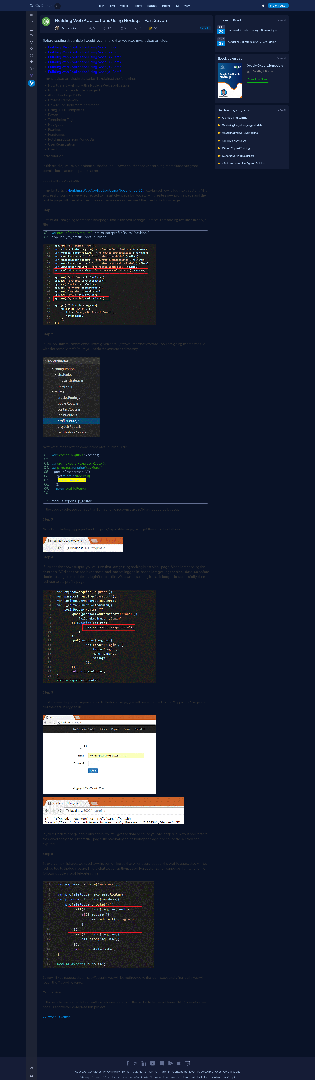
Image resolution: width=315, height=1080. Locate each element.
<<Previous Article (57, 1017)
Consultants (179, 1071)
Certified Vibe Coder (234, 140)
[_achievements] (32, 49)
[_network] (32, 55)
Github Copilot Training (236, 148)
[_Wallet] (32, 35)
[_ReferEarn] (32, 62)
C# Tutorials (163, 1071)
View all (281, 20)
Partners (149, 1071)
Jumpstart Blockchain (196, 1077)
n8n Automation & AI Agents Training (243, 163)
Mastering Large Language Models (242, 125)
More (187, 5)
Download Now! (257, 79)
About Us (80, 1071)
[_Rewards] (32, 68)
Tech (101, 5)
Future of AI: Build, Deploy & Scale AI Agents (253, 30)
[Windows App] (162, 1063)
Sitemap (85, 1077)
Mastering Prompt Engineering (240, 132)
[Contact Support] (187, 1063)
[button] (136, 28)
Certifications (231, 1071)
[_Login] (32, 1075)
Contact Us (95, 1071)
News (112, 5)
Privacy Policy (111, 1071)
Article (205, 28)
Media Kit (136, 1071)
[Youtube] (153, 1063)
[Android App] (170, 1063)
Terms (125, 1071)
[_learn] (32, 42)
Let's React (135, 1077)
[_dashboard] (32, 29)
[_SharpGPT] (32, 75)
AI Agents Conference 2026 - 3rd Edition (252, 41)
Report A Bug (205, 1071)
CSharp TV (108, 1077)
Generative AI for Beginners (238, 155)
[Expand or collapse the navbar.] (32, 15)
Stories (96, 1077)
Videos (124, 5)
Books (166, 5)
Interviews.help (172, 1077)
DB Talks (122, 1077)
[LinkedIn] (143, 1063)
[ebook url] (230, 97)
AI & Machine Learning (234, 117)
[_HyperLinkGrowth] (31, 83)
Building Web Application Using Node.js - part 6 (105, 190)
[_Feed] (32, 22)
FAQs (218, 1071)
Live (177, 5)
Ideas (192, 1071)
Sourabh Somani (72, 28)
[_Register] (32, 1068)
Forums (137, 5)
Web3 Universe (153, 1077)
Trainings (152, 5)
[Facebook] (127, 1063)
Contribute (279, 5)
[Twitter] (135, 1063)
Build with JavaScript (223, 1077)
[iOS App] (178, 1063)
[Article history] (91, 28)
